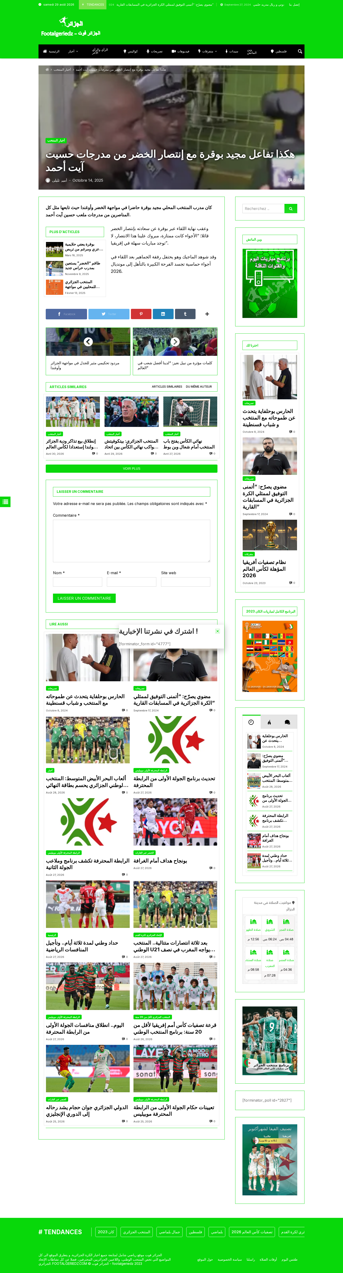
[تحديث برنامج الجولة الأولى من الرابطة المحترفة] (175, 740)
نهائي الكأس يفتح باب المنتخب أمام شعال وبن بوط (189, 443)
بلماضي (191, 1232)
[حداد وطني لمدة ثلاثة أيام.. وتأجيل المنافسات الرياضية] (88, 904)
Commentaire (66, 515)
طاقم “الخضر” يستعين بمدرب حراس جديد (82, 265)
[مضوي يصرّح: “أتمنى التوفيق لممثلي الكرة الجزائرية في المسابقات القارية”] (175, 657)
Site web (168, 572)
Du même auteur (199, 386)
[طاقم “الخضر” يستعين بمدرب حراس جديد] (54, 268)
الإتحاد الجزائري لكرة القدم (148, 935)
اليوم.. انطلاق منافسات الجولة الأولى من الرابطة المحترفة (85, 1028)
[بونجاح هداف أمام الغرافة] (175, 822)
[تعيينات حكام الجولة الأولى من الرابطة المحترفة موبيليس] (175, 1068)
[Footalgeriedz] (70, 26)
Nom (59, 572)
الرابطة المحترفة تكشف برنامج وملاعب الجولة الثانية (88, 864)
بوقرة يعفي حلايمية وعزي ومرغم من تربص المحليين (83, 247)
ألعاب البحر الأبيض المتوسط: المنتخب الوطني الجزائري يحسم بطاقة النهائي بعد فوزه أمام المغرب (86, 781)
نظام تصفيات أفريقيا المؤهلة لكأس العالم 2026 (264, 568)
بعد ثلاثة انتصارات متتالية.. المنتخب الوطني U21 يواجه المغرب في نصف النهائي (171, 946)
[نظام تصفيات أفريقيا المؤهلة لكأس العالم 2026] (270, 535)
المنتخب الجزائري (110, 1232)
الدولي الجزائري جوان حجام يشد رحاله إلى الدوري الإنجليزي (87, 1110)
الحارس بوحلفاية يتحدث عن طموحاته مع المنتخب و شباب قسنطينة (85, 699)
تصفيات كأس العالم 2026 (226, 1232)
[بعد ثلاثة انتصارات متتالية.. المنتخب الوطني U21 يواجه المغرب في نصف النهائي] (175, 904)
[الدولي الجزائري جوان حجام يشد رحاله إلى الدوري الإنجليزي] (88, 1068)
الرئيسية (52, 935)
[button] (217, 631)
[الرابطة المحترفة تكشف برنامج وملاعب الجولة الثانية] (88, 822)
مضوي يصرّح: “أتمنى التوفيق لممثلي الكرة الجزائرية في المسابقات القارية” (120, 4)
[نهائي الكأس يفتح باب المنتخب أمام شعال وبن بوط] (190, 412)
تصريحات (52, 688)
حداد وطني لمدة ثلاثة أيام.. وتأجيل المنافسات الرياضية (82, 946)
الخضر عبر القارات (144, 852)
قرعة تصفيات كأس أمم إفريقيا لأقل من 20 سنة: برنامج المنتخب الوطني (175, 1028)
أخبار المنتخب (62, 69)
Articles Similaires (167, 386)
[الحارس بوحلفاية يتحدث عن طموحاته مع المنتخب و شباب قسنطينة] (88, 657)
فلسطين (169, 1232)
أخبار (50, 770)
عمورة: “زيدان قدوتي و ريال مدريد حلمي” (235, 4)
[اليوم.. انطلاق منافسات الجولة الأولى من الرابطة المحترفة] (88, 986)
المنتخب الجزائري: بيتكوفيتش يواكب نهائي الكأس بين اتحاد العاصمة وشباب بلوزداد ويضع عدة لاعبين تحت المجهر (131, 444)
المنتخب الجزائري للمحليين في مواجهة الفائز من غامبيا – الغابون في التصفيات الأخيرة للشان (84, 284)
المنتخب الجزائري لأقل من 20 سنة (152, 1017)
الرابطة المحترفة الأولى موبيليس (151, 770)
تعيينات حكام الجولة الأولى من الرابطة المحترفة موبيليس (173, 1110)
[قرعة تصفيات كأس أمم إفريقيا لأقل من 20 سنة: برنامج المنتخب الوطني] (175, 986)
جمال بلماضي (143, 1232)
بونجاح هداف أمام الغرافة (160, 861)
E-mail (114, 572)
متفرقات (249, 554)
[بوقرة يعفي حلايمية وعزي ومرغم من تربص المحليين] (54, 249)
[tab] (167, 387)
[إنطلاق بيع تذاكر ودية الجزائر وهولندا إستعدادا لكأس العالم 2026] (73, 412)
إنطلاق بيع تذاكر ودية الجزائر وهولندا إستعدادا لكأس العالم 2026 (72, 444)
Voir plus (131, 468)
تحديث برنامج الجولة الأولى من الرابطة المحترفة (174, 781)
